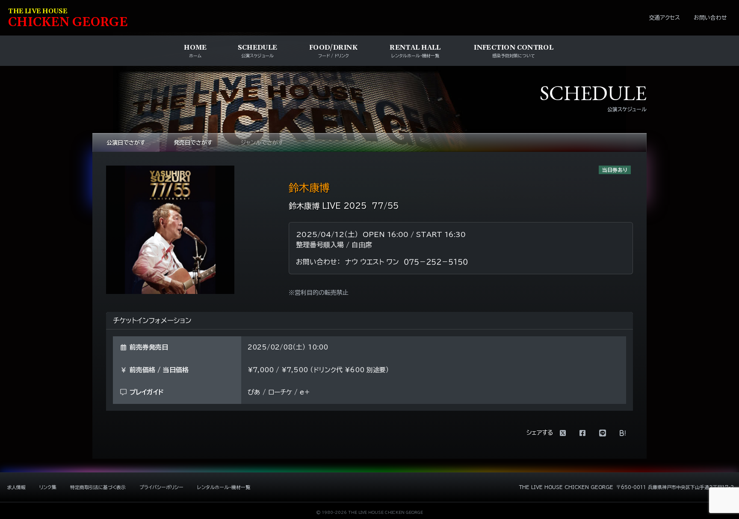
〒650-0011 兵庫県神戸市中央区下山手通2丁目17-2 (675, 487)
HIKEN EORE (68, 18)
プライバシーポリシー (161, 487)
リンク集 (47, 487)
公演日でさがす (125, 142)
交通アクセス (664, 18)
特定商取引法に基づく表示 (98, 487)
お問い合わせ (710, 18)
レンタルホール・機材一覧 (223, 487)
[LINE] (602, 433)
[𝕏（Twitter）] (563, 433)
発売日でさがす (193, 142)
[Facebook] (582, 433)
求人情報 (16, 487)
